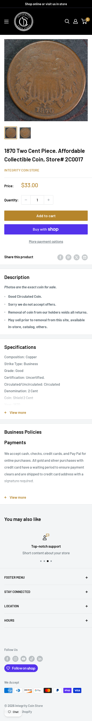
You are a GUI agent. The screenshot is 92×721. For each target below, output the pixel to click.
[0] (84, 21)
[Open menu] (6, 21)
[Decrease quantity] (25, 199)
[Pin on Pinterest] (68, 257)
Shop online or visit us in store (46, 4)
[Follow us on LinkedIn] (40, 658)
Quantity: (11, 200)
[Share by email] (85, 257)
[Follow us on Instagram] (15, 658)
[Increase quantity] (48, 199)
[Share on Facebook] (60, 257)
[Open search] (67, 21)
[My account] (75, 21)
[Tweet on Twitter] (77, 257)
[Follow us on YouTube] (24, 658)
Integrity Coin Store (21, 170)
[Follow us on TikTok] (32, 658)
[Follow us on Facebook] (7, 658)
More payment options (46, 241)
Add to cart (46, 215)
